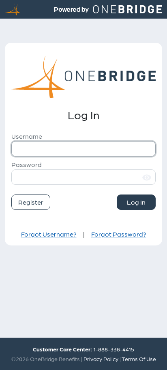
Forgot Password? (118, 234)
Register (30, 202)
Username (26, 136)
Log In (136, 202)
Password (26, 164)
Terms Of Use (139, 358)
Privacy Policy (101, 358)
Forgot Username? (49, 234)
